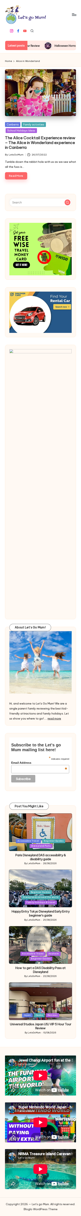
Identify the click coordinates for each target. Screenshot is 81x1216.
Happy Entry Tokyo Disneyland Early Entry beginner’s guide (41, 913)
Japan (27, 1015)
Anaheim (53, 953)
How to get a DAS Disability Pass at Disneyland (40, 970)
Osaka (39, 1015)
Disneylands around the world (40, 897)
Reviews (52, 1015)
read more (54, 718)
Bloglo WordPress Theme (41, 1209)
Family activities (33, 124)
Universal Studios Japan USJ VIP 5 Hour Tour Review (40, 1026)
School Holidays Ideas (21, 130)
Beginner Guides (53, 841)
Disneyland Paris (41, 846)
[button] (67, 202)
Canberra (13, 124)
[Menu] (74, 14)
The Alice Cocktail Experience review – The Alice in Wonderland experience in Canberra (40, 142)
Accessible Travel (28, 841)
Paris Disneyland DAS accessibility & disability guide (40, 857)
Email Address (39, 762)
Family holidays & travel (40, 902)
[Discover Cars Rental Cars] (40, 312)
